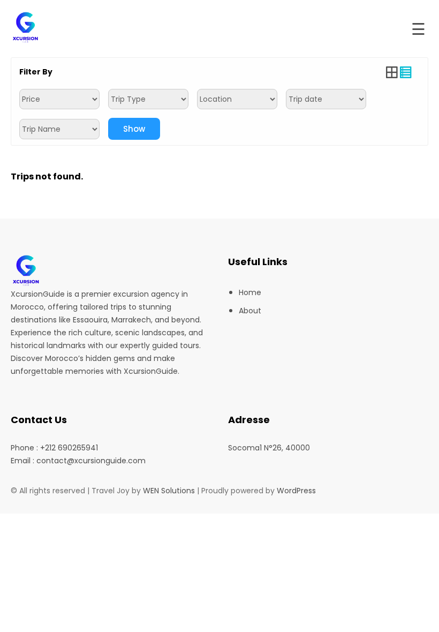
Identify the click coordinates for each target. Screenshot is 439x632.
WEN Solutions (169, 490)
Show (134, 128)
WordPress (296, 490)
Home (250, 292)
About (250, 310)
